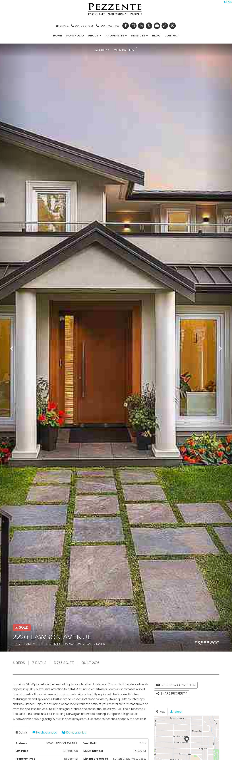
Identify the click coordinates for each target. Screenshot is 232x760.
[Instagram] (134, 25)
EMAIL (64, 25)
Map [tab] (162, 711)
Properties (115, 35)
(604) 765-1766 (109, 25)
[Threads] (172, 25)
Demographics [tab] (75, 732)
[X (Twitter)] (149, 25)
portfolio (75, 35)
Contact (172, 35)
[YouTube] (157, 25)
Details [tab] (23, 732)
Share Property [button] (173, 693)
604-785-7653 (84, 25)
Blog (156, 35)
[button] (14, 348)
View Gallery (124, 50)
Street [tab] (178, 711)
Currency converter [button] (178, 685)
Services (138, 35)
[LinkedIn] (142, 25)
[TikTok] (165, 25)
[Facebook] (126, 25)
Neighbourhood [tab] (46, 732)
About (93, 35)
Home (57, 35)
